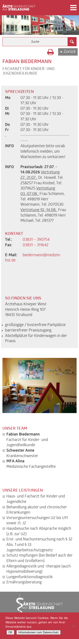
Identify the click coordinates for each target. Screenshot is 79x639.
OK (10, 632)
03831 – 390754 (36, 240)
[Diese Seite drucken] (50, 52)
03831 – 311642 (35, 245)
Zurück (70, 52)
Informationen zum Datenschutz (38, 632)
